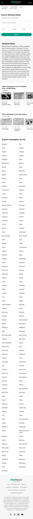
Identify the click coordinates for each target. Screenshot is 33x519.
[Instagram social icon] (18, 514)
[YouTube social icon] (22, 514)
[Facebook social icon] (10, 514)
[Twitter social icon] (14, 514)
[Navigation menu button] (2, 2)
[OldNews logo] (16, 2)
